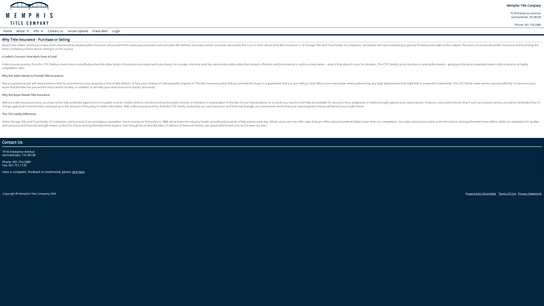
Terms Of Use (507, 194)
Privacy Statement (529, 194)
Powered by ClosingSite (481, 194)
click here (78, 172)
